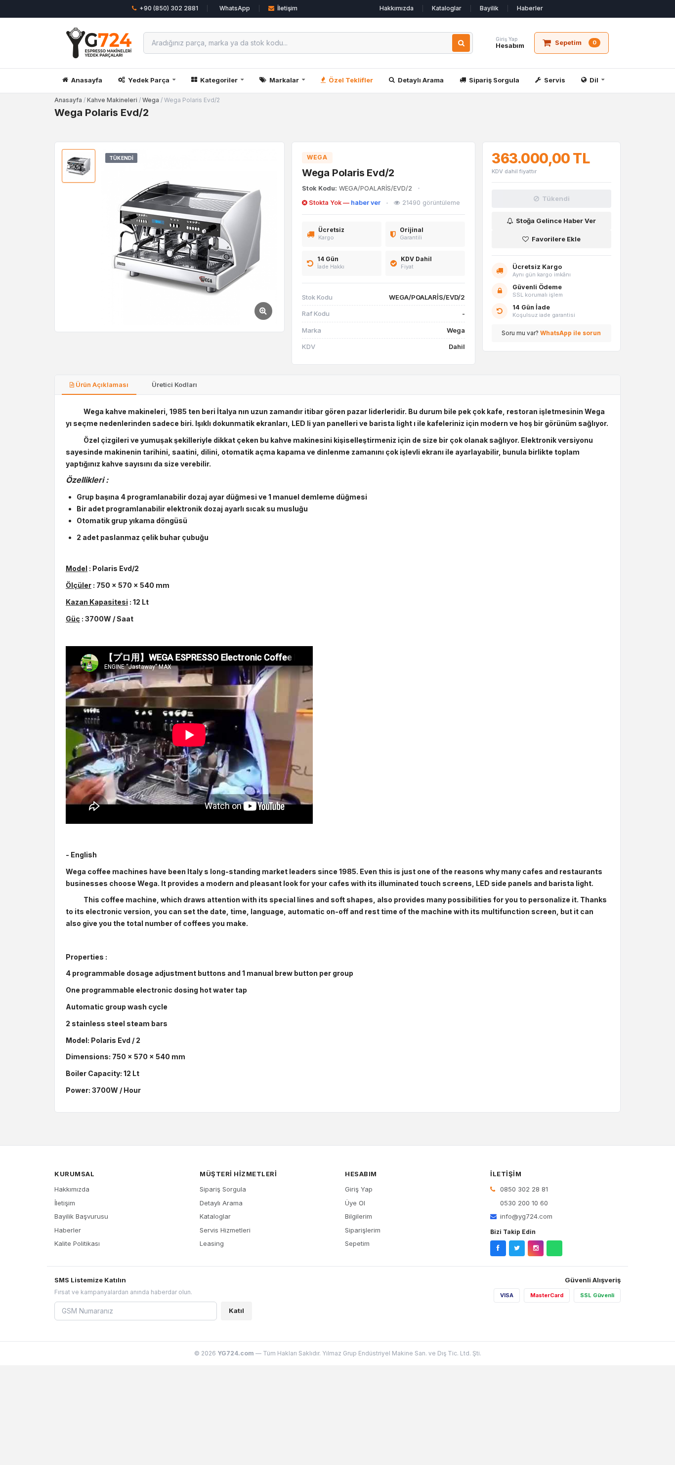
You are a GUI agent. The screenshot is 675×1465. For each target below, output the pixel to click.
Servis (554, 80)
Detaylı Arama (421, 80)
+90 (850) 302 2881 (168, 8)
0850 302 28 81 (523, 1189)
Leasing (212, 1243)
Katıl (236, 1310)
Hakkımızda (397, 8)
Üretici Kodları (173, 384)
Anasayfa (86, 80)
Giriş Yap (359, 1189)
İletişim (287, 8)
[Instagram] (536, 1248)
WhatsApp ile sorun (570, 333)
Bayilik (489, 8)
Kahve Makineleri (112, 100)
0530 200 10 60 (523, 1203)
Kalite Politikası (77, 1243)
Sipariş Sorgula (494, 80)
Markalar (284, 80)
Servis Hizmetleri (225, 1230)
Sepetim (357, 1243)
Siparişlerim (362, 1230)
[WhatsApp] (554, 1248)
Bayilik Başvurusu (81, 1216)
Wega (150, 100)
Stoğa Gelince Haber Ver (556, 221)
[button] (189, 237)
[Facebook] (498, 1248)
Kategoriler (219, 80)
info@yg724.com (526, 1216)
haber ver (365, 202)
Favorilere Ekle (556, 239)
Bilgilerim (358, 1216)
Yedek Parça (148, 80)
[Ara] (461, 43)
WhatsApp (234, 8)
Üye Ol (355, 1203)
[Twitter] (517, 1248)
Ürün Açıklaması (101, 384)
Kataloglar (447, 8)
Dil (594, 80)
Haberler (530, 8)
